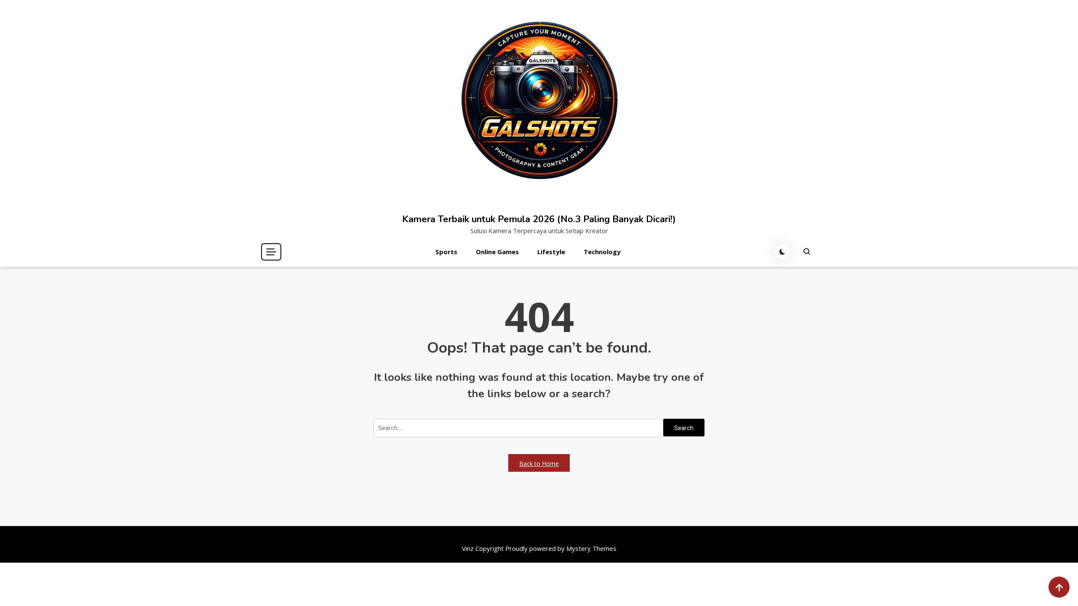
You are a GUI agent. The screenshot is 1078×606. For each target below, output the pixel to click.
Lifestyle (551, 251)
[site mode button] (782, 251)
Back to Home (539, 464)
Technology (602, 251)
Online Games (497, 251)
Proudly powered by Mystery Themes (560, 548)
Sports (446, 251)
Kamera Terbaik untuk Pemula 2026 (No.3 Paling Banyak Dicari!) (539, 219)
